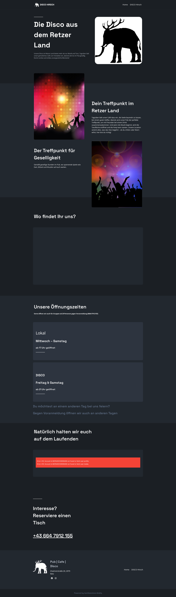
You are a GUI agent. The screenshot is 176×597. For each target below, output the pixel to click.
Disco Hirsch (47, 4)
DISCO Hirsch (136, 4)
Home (125, 4)
